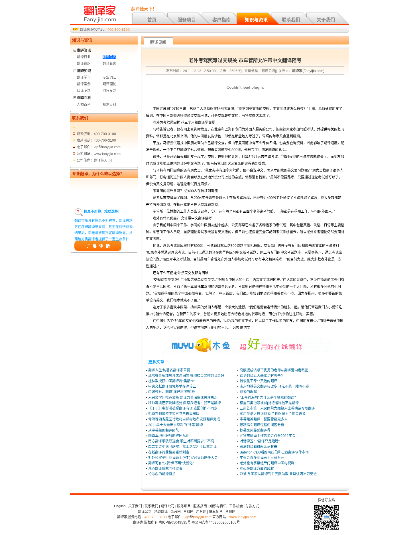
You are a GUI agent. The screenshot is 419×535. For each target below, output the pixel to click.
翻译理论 (109, 84)
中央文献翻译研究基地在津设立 (172, 386)
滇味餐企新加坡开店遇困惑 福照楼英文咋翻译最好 (186, 376)
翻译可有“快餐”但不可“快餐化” (171, 463)
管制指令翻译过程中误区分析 (262, 425)
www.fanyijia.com (242, 517)
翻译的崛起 (248, 392)
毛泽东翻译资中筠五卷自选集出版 (174, 414)
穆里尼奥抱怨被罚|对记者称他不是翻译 (269, 403)
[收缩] (75, 49)
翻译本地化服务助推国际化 (168, 436)
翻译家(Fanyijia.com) (308, 71)
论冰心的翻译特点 (162, 474)
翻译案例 (84, 84)
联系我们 (291, 19)
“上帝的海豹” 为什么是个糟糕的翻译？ (269, 398)
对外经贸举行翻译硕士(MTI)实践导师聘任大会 (183, 458)
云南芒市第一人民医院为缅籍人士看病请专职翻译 (277, 408)
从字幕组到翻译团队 (163, 430)
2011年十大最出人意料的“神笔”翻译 (175, 425)
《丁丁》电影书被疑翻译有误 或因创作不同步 (182, 408)
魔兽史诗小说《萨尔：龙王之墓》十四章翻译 (182, 447)
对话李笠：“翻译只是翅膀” (260, 441)
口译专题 (84, 91)
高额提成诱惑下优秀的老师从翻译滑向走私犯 (274, 370)
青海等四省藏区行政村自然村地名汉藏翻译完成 (184, 419)
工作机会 (236, 506)
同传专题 (109, 91)
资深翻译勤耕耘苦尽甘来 (258, 447)
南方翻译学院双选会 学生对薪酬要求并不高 (181, 441)
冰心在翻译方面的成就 (257, 469)
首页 (151, 19)
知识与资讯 (256, 19)
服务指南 (200, 506)
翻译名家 (109, 64)
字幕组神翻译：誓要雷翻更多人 (264, 419)
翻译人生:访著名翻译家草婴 (169, 370)
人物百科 (84, 105)
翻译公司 (167, 506)
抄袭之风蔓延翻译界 (255, 430)
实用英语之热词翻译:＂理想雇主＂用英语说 (273, 414)
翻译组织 (84, 64)
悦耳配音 (216, 512)
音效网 (188, 512)
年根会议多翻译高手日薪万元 (262, 458)
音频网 (230, 512)
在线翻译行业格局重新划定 (168, 452)
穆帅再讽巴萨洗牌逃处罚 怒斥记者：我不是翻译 (184, 403)
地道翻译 (161, 512)
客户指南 (221, 19)
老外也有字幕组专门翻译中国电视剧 (267, 463)
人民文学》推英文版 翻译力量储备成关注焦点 (182, 398)
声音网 (201, 512)
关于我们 (326, 19)
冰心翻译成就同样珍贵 (165, 469)
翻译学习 (84, 78)
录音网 (175, 512)
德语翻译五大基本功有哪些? (261, 376)
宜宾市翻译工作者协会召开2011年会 (268, 436)
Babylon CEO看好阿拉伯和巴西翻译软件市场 (274, 452)
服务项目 (187, 19)
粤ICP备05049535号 (175, 522)
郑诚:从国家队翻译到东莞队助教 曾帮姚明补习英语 (278, 474)
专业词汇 (109, 78)
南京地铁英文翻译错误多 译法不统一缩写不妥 (274, 386)
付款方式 (252, 506)
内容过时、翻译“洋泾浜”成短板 (171, 392)
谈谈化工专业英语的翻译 (258, 381)
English (120, 506)
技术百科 (109, 105)
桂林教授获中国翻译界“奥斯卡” (171, 381)
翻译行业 (84, 57)
